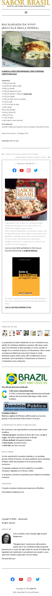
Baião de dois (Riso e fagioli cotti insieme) (21, 154)
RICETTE (12, 141)
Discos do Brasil (9, 440)
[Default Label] (21, 170)
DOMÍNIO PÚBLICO (9, 413)
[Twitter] (36, 170)
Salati (17, 141)
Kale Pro (33, 589)
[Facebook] (14, 170)
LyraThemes (34, 592)
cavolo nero (27, 94)
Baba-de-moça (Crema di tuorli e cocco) (31, 157)
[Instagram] (29, 170)
